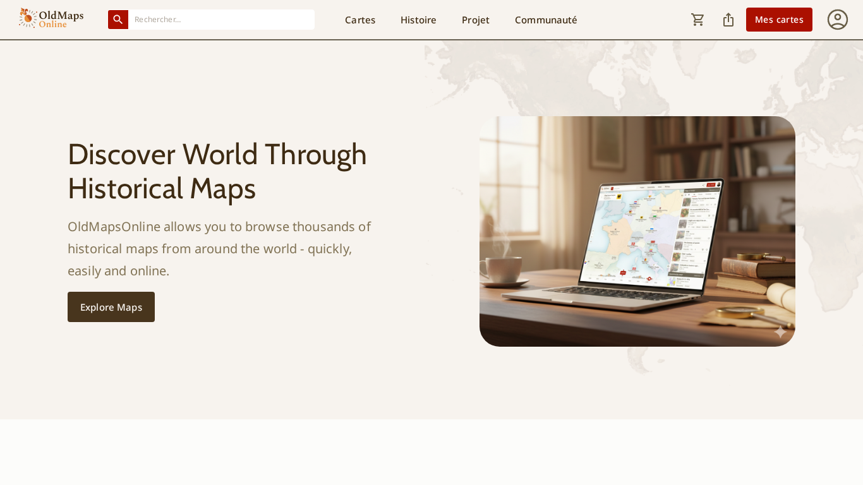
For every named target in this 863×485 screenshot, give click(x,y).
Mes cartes (779, 19)
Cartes (360, 19)
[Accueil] (51, 20)
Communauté (546, 19)
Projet (476, 19)
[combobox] (222, 19)
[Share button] (728, 19)
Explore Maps (111, 307)
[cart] (698, 19)
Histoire (419, 19)
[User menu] (838, 19)
